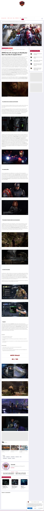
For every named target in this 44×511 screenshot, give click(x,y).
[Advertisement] (22, 11)
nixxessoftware (20, 49)
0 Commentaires (12, 50)
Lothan (4, 485)
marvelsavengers (17, 49)
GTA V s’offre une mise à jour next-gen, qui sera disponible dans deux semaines (15, 450)
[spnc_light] (42, 18)
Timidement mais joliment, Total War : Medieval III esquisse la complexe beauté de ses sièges (38, 69)
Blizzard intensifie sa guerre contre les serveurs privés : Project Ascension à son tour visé (38, 64)
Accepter (30, 508)
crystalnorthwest (9, 49)
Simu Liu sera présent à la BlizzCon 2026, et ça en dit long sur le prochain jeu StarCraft (14, 487)
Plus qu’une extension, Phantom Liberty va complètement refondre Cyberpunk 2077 (6, 450)
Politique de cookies (31, 509)
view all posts (12, 467)
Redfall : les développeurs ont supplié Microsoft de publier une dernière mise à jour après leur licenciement (23, 487)
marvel (15, 49)
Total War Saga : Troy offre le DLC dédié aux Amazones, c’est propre (21, 473)
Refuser (35, 508)
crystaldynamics (5, 49)
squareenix (24, 49)
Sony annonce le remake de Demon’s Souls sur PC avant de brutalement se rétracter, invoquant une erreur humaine (8, 474)
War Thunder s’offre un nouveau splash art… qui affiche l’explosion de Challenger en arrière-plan (24, 451)
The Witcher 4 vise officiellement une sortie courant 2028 (5, 487)
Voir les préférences (40, 508)
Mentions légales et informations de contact (36, 509)
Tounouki (3, 50)
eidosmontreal (12, 49)
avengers (3, 49)
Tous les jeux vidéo (10, 48)
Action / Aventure (3, 48)
